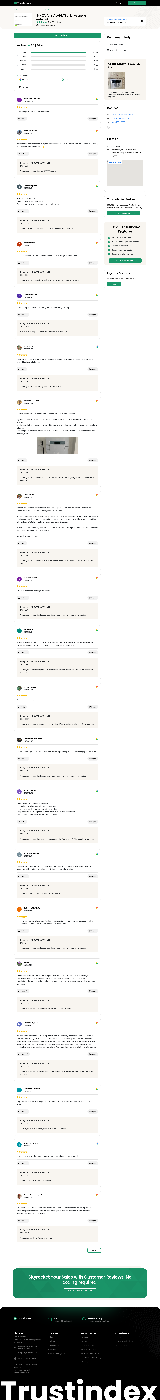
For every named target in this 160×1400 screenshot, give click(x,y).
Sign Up (87, 1341)
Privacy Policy (90, 1349)
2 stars (23, 65)
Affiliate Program (57, 1353)
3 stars (23, 61)
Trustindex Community (27, 1358)
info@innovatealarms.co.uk (122, 114)
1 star (22, 69)
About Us (54, 1341)
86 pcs (25, 79)
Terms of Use (89, 1345)
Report (93, 119)
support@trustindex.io (63, 1321)
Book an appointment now (98, 1321)
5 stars (23, 52)
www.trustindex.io (21, 1370)
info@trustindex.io (21, 1373)
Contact (53, 1349)
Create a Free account (122, 213)
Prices (52, 1337)
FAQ (86, 1361)
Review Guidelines (91, 1353)
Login (114, 284)
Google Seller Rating (92, 1357)
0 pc (67, 79)
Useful (22, 119)
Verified (25, 87)
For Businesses (136, 3)
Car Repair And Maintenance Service (57, 10)
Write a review (59, 35)
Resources (54, 1345)
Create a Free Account (78, 1290)
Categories (120, 3)
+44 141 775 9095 (118, 122)
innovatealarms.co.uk (120, 118)
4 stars (23, 56)
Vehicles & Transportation (34, 10)
